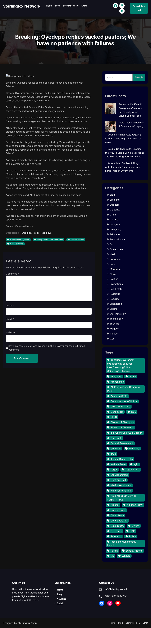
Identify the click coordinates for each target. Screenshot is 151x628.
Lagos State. (132, 469)
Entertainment (118, 239)
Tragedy (114, 328)
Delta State (117, 411)
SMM (60, 603)
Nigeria (115, 504)
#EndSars (116, 376)
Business (114, 204)
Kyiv (136, 464)
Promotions (116, 283)
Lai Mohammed (119, 474)
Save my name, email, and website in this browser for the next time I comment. (46, 347)
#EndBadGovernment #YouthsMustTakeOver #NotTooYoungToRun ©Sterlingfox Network (120, 365)
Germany (116, 448)
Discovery (115, 229)
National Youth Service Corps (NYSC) (121, 497)
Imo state (134, 448)
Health (113, 254)
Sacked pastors (77, 240)
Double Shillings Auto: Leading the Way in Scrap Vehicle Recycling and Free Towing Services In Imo (124, 152)
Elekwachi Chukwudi (122, 427)
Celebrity (115, 209)
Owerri (135, 525)
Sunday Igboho (134, 550)
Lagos (114, 469)
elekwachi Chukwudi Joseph (126, 432)
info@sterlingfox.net (116, 589)
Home (60, 589)
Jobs (112, 264)
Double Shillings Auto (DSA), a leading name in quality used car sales (123, 138)
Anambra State (119, 396)
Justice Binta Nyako (122, 459)
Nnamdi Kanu (118, 510)
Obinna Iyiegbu (119, 520)
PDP (132, 531)
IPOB (113, 453)
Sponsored (116, 303)
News (113, 274)
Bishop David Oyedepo (19, 240)
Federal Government (122, 443)
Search (139, 77)
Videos (114, 333)
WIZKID (126, 555)
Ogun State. (117, 525)
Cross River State (120, 406)
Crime (113, 214)
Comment (12, 273)
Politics (114, 278)
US (112, 555)
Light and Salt (118, 479)
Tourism (114, 323)
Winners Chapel (16, 244)
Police (132, 536)
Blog (112, 194)
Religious (46, 232)
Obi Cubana (117, 515)
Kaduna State (118, 464)
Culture (114, 219)
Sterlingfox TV (118, 313)
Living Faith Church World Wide (50, 240)
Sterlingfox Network (21, 6)
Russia (114, 550)
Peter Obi (116, 536)
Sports (113, 308)
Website (10, 332)
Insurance (115, 259)
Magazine (115, 269)
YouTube (61, 598)
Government (117, 249)
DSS (133, 411)
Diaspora (115, 224)
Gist (36, 232)
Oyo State (116, 531)
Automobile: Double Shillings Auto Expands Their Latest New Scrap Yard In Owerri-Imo (123, 167)
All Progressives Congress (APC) (123, 389)
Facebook (116, 438)
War (112, 338)
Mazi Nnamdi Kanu (121, 485)
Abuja (132, 376)
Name (10, 305)
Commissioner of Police (124, 401)
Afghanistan (117, 381)
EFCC (114, 416)
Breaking (26, 232)
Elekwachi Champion (122, 422)
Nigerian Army (135, 504)
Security (114, 298)
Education (115, 234)
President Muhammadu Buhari (121, 543)
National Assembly (121, 490)
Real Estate (116, 289)
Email (10, 318)
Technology (116, 318)
